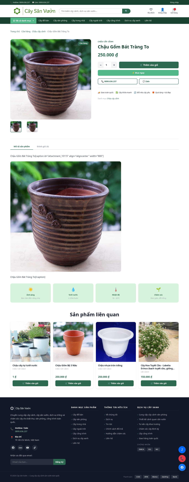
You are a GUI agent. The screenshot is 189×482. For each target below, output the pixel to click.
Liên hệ (148, 20)
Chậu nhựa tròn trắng (110, 365)
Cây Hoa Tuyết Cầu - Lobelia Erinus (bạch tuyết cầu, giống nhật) (157, 368)
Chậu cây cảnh (39, 31)
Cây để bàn (44, 20)
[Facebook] (13, 447)
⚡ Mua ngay (138, 72)
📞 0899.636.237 (108, 81)
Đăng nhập (174, 2)
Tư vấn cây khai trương (149, 424)
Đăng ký (59, 462)
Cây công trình (113, 20)
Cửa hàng (25, 31)
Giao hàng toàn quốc (148, 438)
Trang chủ (15, 31)
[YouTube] (27, 447)
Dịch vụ (109, 419)
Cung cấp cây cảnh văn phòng (153, 414)
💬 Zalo (146, 81)
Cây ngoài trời (95, 20)
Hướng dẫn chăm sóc (116, 433)
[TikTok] (34, 447)
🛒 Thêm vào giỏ (149, 64)
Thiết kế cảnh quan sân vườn (152, 419)
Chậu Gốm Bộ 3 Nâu (66, 365)
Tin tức (109, 424)
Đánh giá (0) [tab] (43, 146)
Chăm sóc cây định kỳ (149, 429)
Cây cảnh (145, 372)
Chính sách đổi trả (114, 429)
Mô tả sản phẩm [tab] (22, 146)
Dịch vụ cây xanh (132, 20)
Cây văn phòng (60, 20)
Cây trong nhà (78, 20)
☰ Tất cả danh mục (23, 20)
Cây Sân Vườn (21, 476)
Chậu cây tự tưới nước (25, 365)
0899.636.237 (24, 2)
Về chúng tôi (111, 414)
